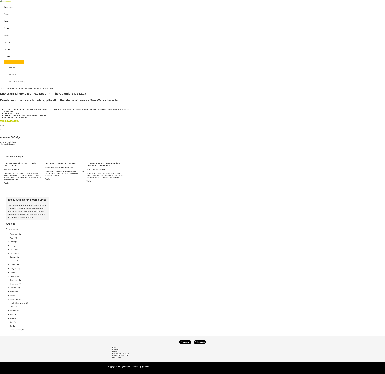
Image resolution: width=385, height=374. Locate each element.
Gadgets (13, 269)
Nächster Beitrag (7, 144)
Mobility (13, 291)
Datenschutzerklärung (16, 82)
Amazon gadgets (12, 229)
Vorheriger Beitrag (8, 142)
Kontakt (7, 56)
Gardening (14, 276)
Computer (13, 253)
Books (6, 28)
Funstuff (13, 265)
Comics (7, 42)
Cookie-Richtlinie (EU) (120, 355)
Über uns (11, 68)
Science (13, 311)
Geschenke (8, 7)
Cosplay (7, 49)
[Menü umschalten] (14, 62)
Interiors (13, 288)
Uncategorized (69, 167)
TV (11, 326)
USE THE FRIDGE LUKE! (9, 121)
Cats (12, 246)
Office (12, 307)
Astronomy (14, 234)
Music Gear (14, 299)
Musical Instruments (17, 303)
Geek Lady (14, 280)
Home (2, 88)
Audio (88, 169)
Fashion (7, 14)
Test (11, 315)
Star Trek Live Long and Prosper (60, 163)
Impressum (12, 75)
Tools (12, 318)
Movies (6, 35)
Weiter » (7, 183)
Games (6, 21)
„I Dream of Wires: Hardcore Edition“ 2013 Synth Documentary (104, 164)
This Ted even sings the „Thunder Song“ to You (20, 164)
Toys (19, 169)
